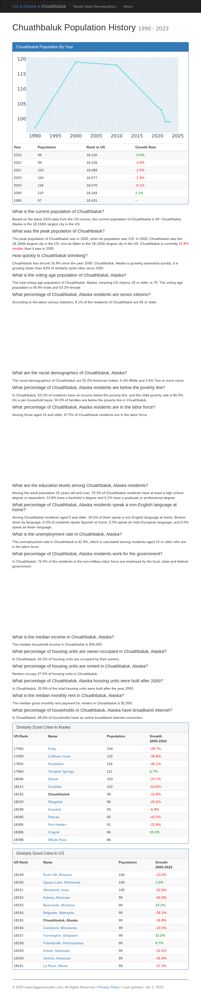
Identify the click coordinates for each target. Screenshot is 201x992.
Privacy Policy (109, 987)
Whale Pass (57, 840)
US (15, 6)
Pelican (53, 817)
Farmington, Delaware (60, 935)
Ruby (52, 749)
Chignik (54, 832)
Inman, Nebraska (56, 951)
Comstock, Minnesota (60, 928)
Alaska (29, 6)
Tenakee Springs (61, 771)
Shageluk (55, 802)
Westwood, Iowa (56, 890)
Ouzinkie (55, 787)
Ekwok (53, 779)
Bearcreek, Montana (59, 905)
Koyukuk (54, 809)
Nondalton (56, 764)
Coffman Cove (59, 756)
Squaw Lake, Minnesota (61, 882)
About (128, 6)
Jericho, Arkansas (57, 958)
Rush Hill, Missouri (57, 875)
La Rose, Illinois (55, 966)
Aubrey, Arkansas (56, 897)
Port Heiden (57, 825)
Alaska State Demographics (94, 6)
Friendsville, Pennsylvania (63, 943)
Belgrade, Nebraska (58, 913)
